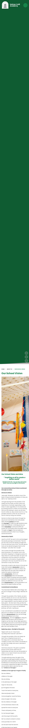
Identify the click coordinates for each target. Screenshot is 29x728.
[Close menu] (25, 5)
